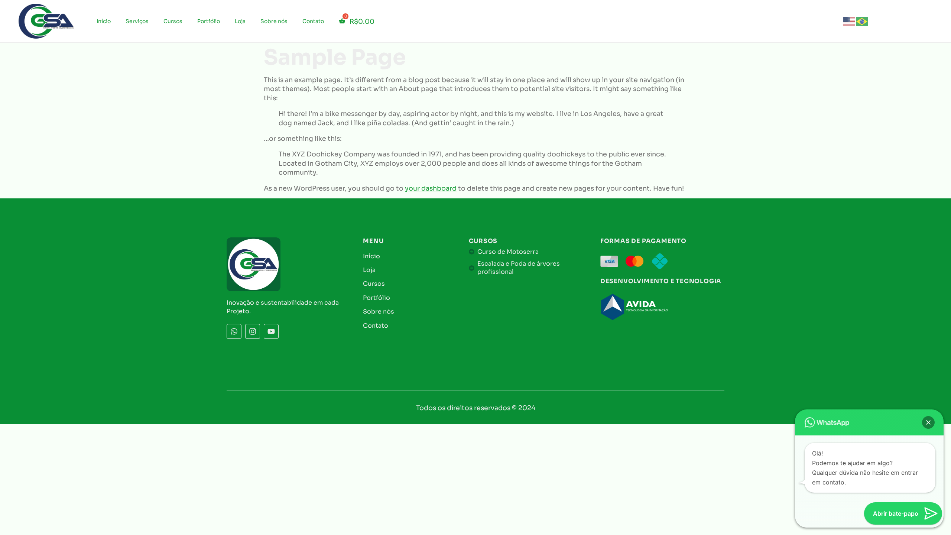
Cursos (172, 21)
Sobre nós (274, 21)
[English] (849, 21)
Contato (313, 21)
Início (104, 21)
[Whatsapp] (234, 331)
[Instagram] (252, 331)
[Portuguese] (862, 21)
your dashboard (431, 188)
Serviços (137, 21)
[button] (928, 422)
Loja (240, 21)
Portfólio (208, 21)
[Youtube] (271, 331)
